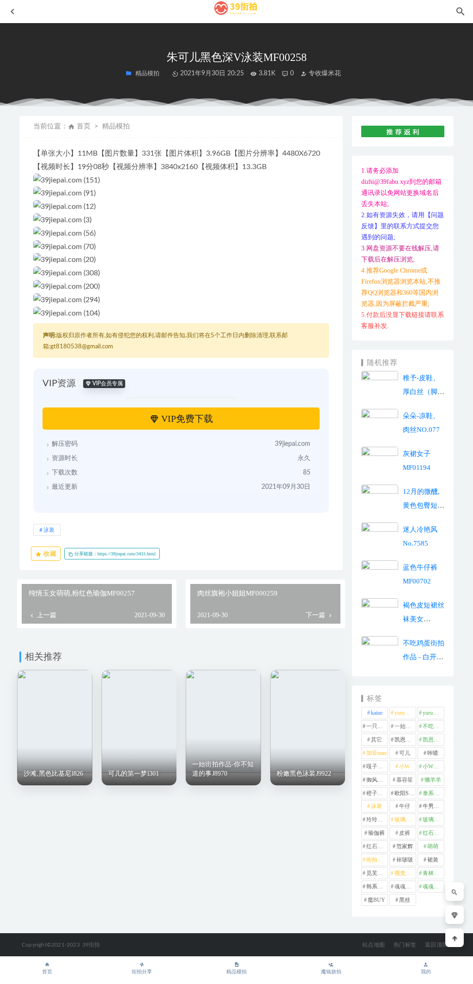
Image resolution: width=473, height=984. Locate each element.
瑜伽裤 (376, 833)
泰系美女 (433, 793)
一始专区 (405, 726)
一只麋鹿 (377, 726)
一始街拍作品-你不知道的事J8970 (223, 769)
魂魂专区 (405, 886)
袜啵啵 (404, 859)
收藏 (49, 553)
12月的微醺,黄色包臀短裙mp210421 (423, 505)
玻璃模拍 (405, 819)
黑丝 (404, 900)
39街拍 (91, 945)
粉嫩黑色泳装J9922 (304, 773)
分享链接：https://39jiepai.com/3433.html (114, 553)
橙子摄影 (377, 793)
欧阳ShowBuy (405, 793)
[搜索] (454, 891)
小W (404, 766)
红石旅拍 (377, 846)
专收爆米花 (324, 73)
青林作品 (433, 873)
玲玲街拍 (377, 819)
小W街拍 (433, 766)
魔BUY (376, 900)
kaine (376, 713)
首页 (84, 126)
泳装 (49, 530)
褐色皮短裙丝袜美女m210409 (423, 619)
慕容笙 (404, 780)
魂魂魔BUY (433, 886)
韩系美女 (377, 886)
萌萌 (432, 846)
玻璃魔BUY (433, 819)
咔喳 (432, 753)
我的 (426, 971)
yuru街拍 (433, 713)
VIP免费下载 (186, 418)
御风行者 (377, 780)
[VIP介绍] (454, 914)
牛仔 (404, 806)
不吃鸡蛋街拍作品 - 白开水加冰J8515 (423, 656)
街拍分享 (142, 971)
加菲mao (376, 753)
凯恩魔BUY (433, 739)
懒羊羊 (432, 780)
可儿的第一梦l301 (133, 773)
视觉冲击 (405, 873)
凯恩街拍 (405, 739)
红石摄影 (433, 833)
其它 (376, 739)
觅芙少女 (377, 873)
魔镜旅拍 (331, 971)
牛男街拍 (433, 806)
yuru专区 (405, 713)
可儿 (404, 753)
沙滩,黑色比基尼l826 (53, 773)
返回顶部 (436, 945)
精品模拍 (236, 971)
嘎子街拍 (377, 766)
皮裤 (404, 833)
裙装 (432, 859)
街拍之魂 (377, 859)
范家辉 (404, 846)
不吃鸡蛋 (433, 726)
